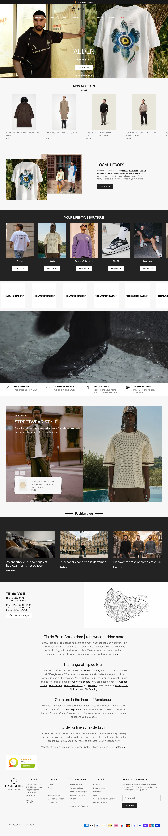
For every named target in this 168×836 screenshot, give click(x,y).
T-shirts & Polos (54, 795)
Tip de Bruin (17, 825)
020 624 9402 (32, 793)
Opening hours (99, 788)
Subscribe (130, 805)
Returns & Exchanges (78, 791)
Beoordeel (27, 766)
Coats (50, 784)
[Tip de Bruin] (84, 9)
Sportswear (76, 17)
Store (131, 17)
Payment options (76, 788)
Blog (95, 795)
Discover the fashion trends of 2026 (137, 562)
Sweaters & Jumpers (56, 799)
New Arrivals (40, 17)
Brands (112, 17)
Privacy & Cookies (100, 802)
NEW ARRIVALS (84, 86)
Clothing (53, 17)
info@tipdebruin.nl (33, 790)
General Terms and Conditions (105, 799)
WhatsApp (30, 795)
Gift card (73, 799)
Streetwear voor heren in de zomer (83, 562)
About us (96, 784)
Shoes (64, 17)
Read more (10, 571)
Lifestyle (89, 17)
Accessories (53, 802)
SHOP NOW (105, 186)
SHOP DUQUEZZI (84, 67)
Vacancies (97, 791)
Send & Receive (76, 784)
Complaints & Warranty (79, 806)
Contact (73, 802)
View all (84, 90)
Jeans (50, 791)
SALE (122, 17)
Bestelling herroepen (78, 795)
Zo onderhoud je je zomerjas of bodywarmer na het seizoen (26, 563)
